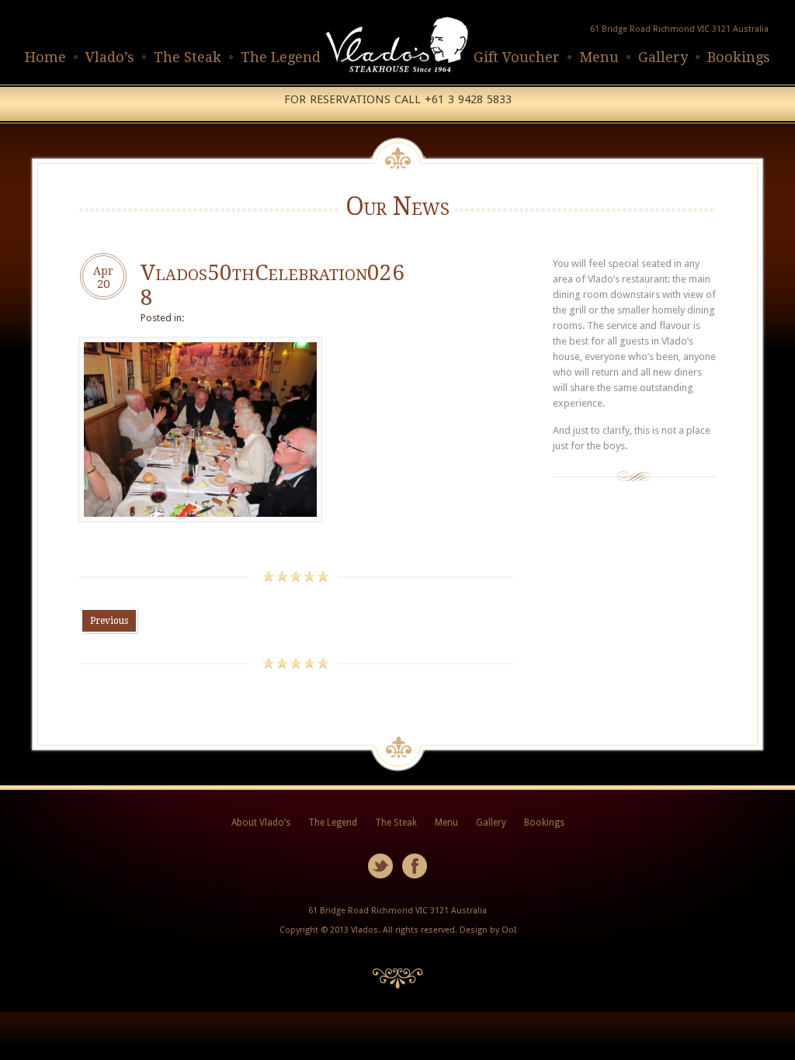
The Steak (187, 57)
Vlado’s (109, 57)
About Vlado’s (260, 822)
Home (45, 57)
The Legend (281, 57)
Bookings (738, 57)
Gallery (663, 57)
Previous (109, 620)
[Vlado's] (397, 76)
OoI (509, 930)
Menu (599, 57)
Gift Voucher (517, 57)
